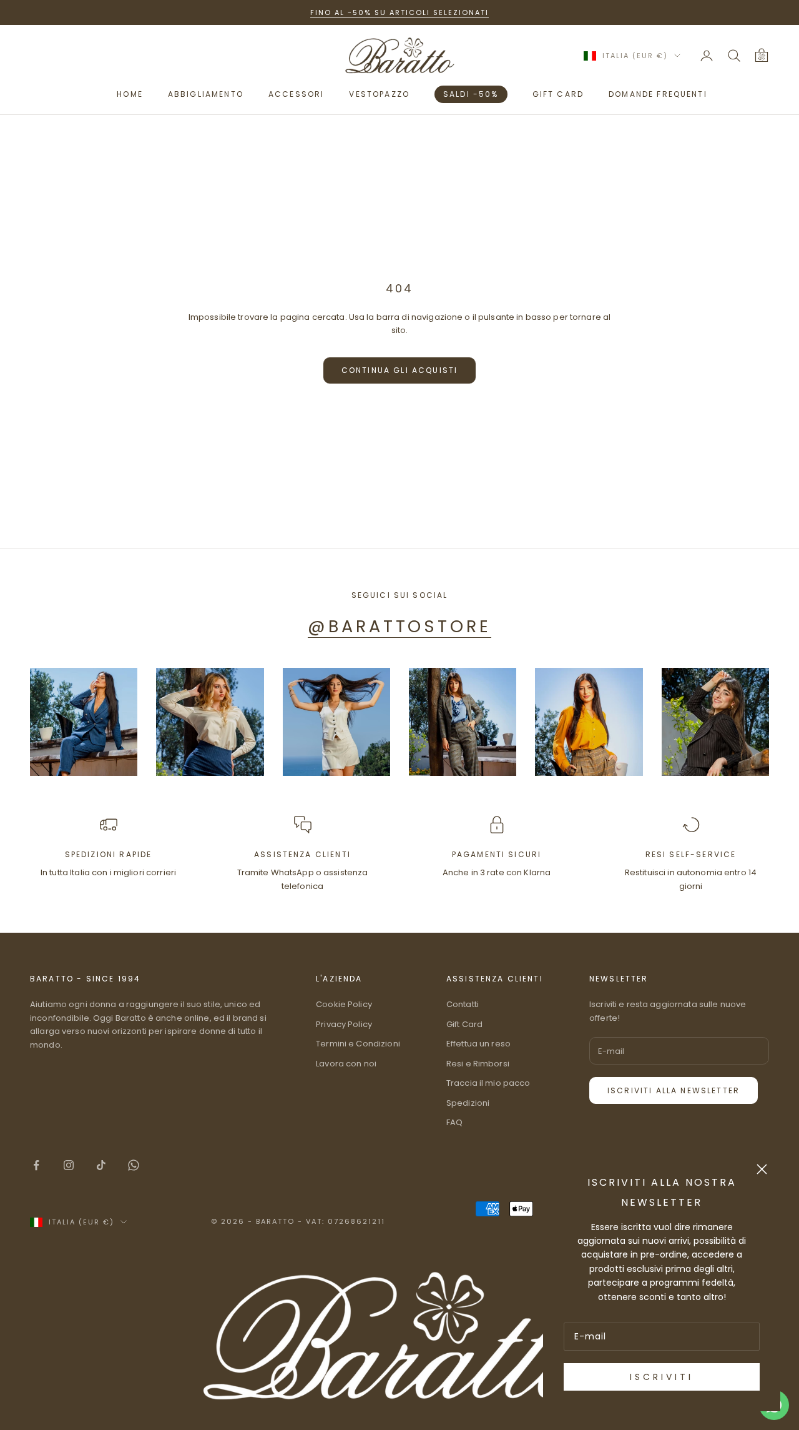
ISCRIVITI (662, 1377)
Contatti (462, 1004)
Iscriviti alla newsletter (673, 1090)
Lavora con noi (346, 1064)
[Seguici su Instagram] (68, 1165)
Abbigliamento (205, 94)
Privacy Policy (344, 1024)
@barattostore (399, 626)
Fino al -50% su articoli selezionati (399, 12)
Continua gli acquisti (399, 370)
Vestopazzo (379, 94)
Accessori (296, 94)
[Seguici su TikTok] (101, 1165)
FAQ (454, 1122)
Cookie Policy (344, 1004)
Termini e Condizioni (358, 1044)
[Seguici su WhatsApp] (133, 1165)
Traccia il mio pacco (488, 1083)
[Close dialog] (762, 1169)
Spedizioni (467, 1103)
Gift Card (464, 1024)
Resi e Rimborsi (477, 1064)
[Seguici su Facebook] (36, 1165)
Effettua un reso (478, 1044)
